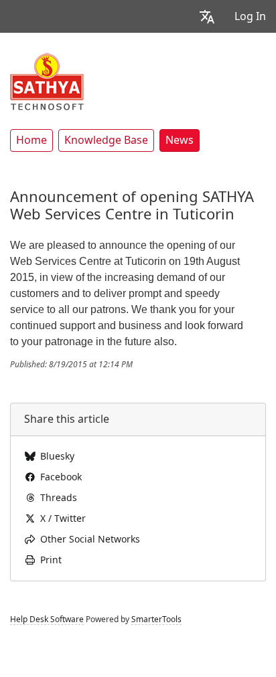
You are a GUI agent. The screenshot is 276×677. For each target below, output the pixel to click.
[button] (207, 16)
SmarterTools (156, 619)
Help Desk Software (47, 619)
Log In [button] (250, 16)
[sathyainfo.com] (47, 81)
